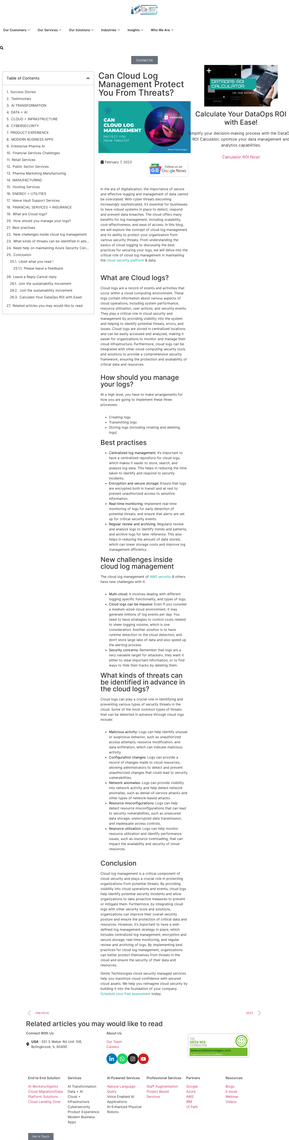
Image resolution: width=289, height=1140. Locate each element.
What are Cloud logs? (31, 214)
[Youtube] (143, 1058)
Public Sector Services (31, 166)
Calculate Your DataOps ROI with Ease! (50, 297)
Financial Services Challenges (36, 153)
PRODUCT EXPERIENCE (30, 132)
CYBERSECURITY (25, 126)
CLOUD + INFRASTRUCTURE (34, 119)
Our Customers (14, 30)
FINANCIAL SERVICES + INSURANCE (42, 207)
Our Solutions (79, 30)
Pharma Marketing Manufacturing (39, 173)
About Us (114, 1033)
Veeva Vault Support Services (36, 200)
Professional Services (164, 1078)
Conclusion (22, 255)
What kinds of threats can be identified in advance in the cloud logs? (51, 241)
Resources (234, 1078)
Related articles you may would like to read (48, 305)
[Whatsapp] (122, 1058)
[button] (1, 48)
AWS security (160, 576)
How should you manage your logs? (42, 221)
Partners (193, 1078)
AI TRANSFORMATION (28, 105)
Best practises (23, 227)
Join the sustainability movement (44, 283)
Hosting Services (26, 187)
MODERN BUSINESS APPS (32, 139)
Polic (123, 1131)
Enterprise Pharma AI (28, 146)
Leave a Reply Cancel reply (35, 277)
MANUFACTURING (27, 180)
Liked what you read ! (36, 261)
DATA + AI (19, 112)
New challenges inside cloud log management (50, 234)
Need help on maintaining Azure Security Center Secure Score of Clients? (51, 248)
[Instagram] (133, 1058)
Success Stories (23, 92)
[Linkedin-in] (111, 1058)
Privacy (113, 1131)
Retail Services (23, 160)
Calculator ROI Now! (241, 156)
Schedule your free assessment (125, 994)
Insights (134, 30)
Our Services (48, 30)
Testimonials (21, 98)
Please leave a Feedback (43, 268)
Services (74, 1078)
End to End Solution (44, 1078)
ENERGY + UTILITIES (29, 193)
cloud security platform (125, 260)
